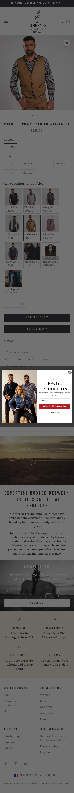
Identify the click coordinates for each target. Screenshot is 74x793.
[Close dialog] (70, 372)
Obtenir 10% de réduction (54, 406)
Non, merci (55, 412)
